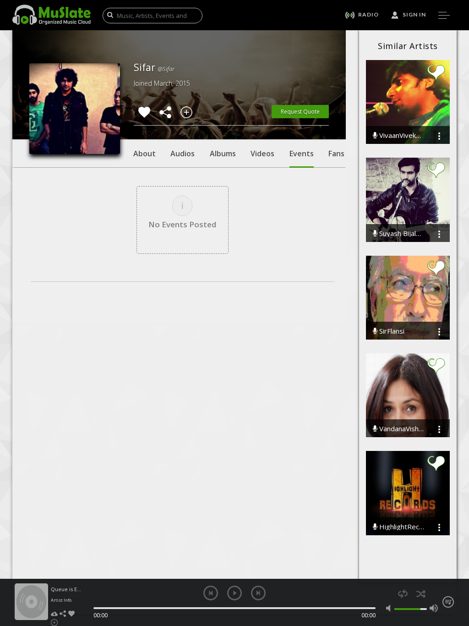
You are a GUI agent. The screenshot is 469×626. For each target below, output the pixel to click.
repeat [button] (403, 593)
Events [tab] (301, 153)
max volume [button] (433, 608)
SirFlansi (390, 331)
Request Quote (300, 111)
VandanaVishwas (401, 429)
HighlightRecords (401, 527)
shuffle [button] (420, 593)
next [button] (258, 593)
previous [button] (210, 593)
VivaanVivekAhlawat (401, 135)
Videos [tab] (262, 153)
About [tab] (144, 153)
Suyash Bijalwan (401, 233)
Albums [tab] (223, 153)
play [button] (234, 593)
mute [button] (390, 608)
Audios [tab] (182, 153)
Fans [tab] (336, 153)
